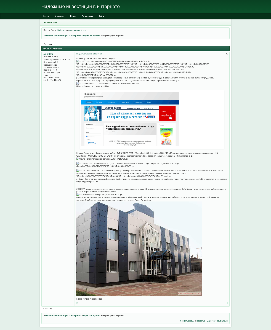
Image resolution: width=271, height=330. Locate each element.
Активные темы (50, 22)
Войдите (61, 30)
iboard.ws (201, 321)
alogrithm (48, 54)
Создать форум (187, 321)
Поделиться (81, 54)
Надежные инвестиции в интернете (63, 36)
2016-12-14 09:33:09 (94, 54)
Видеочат (211, 321)
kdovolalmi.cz (222, 321)
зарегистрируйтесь (77, 30)
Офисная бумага (91, 36)
